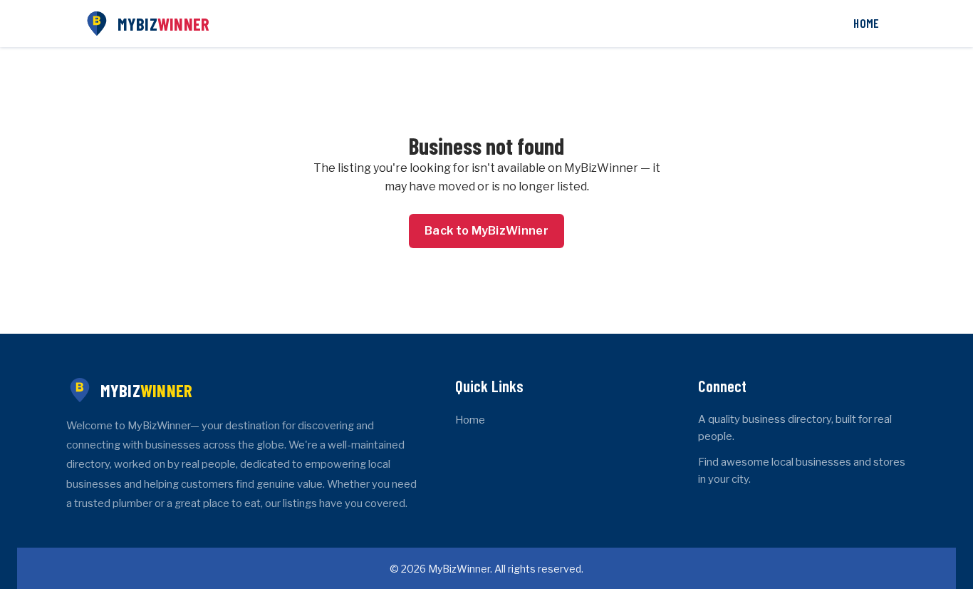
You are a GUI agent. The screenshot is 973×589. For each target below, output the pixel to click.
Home (866, 23)
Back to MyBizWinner (486, 230)
